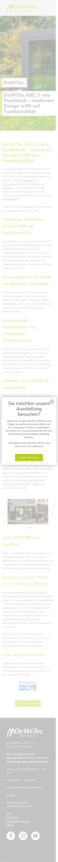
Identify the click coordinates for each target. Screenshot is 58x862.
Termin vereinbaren (29, 457)
